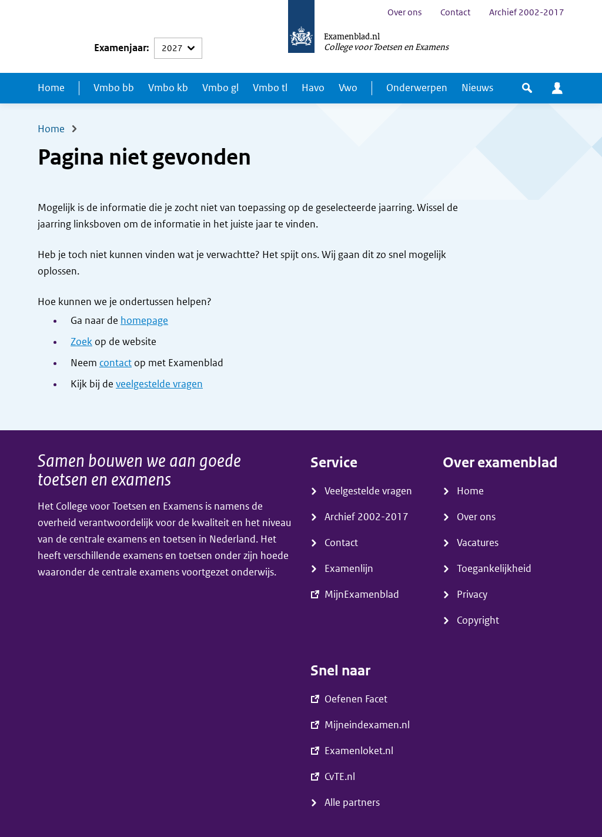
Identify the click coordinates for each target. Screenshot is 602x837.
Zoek (81, 342)
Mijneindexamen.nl (367, 725)
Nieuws (477, 88)
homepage (144, 320)
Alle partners (352, 802)
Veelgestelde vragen (368, 491)
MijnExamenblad (557, 88)
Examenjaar (120, 48)
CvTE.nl (340, 777)
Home (51, 88)
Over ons (404, 12)
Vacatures (478, 543)
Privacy (472, 594)
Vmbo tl (270, 88)
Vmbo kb (168, 88)
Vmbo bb (113, 88)
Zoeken (527, 88)
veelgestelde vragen (159, 384)
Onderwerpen (416, 88)
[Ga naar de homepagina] (301, 36)
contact (115, 363)
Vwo (348, 88)
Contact (455, 12)
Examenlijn (349, 569)
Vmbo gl (220, 88)
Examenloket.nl (359, 751)
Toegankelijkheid (494, 569)
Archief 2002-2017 (526, 12)
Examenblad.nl (352, 36)
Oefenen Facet (356, 699)
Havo (313, 88)
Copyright (478, 620)
